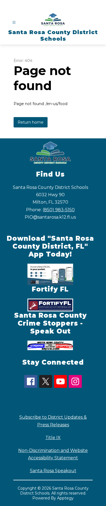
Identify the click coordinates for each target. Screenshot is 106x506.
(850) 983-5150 (59, 209)
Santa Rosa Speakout (53, 470)
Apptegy (65, 498)
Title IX (53, 437)
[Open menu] (14, 22)
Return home (30, 122)
